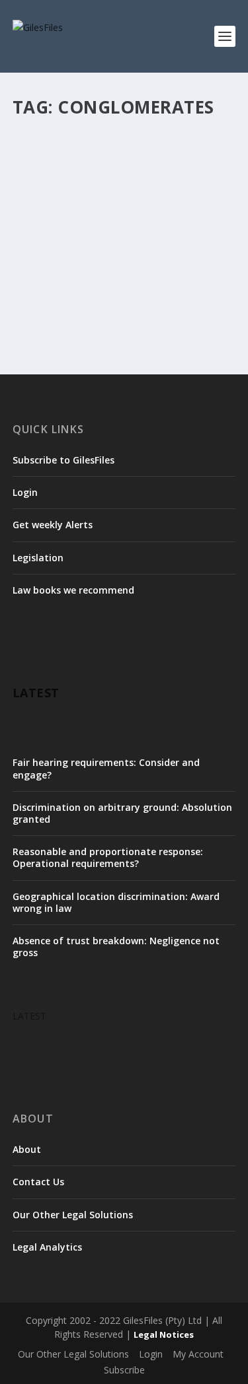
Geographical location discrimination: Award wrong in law (116, 902)
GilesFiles (54, 180)
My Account (198, 1354)
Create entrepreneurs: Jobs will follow (124, 153)
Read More (60, 306)
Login (25, 492)
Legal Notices (164, 1334)
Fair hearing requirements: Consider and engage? (106, 768)
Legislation (38, 557)
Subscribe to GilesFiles (63, 460)
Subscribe (124, 1370)
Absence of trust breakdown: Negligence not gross (116, 946)
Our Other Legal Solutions (73, 1214)
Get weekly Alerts (53, 524)
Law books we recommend (73, 590)
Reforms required (104, 193)
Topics (154, 193)
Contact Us (38, 1181)
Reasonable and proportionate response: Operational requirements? (108, 857)
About (27, 1149)
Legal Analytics (47, 1247)
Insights (151, 180)
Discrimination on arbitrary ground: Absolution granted (122, 813)
